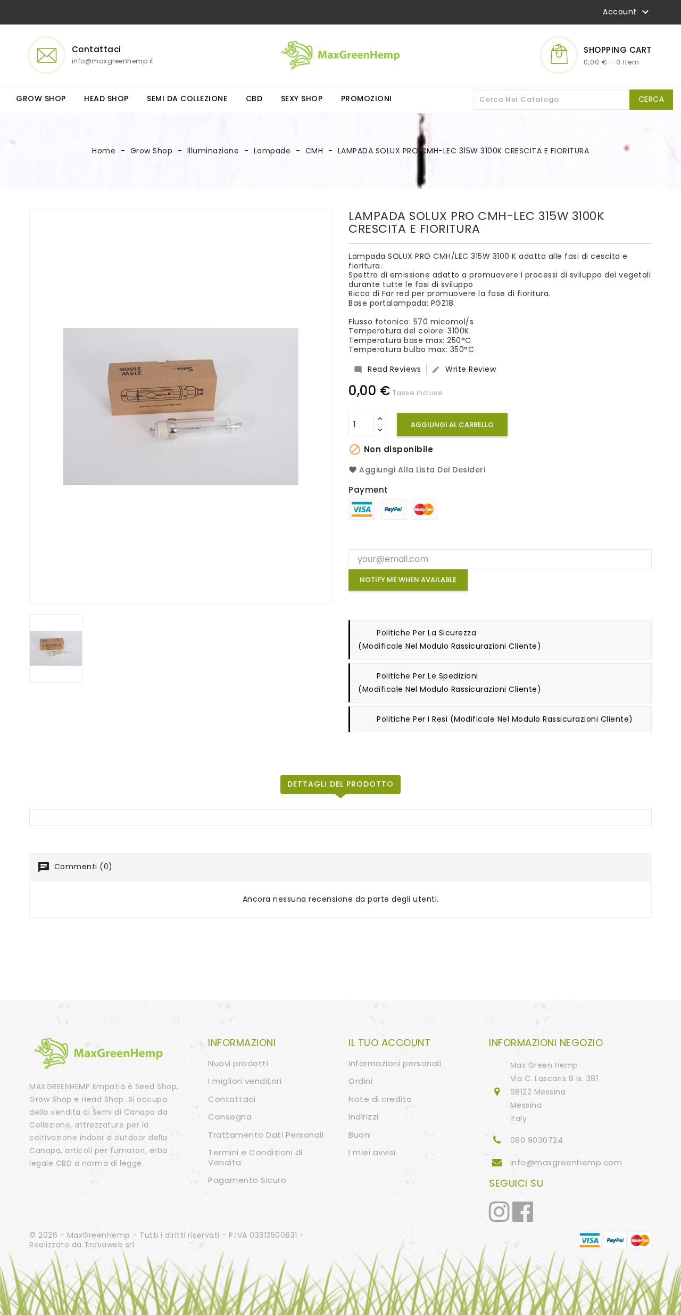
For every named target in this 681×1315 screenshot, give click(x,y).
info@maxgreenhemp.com (566, 1162)
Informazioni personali (394, 1063)
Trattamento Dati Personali (265, 1134)
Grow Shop (41, 98)
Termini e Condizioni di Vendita (255, 1157)
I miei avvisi (372, 1152)
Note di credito (380, 1099)
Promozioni (366, 98)
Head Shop (106, 98)
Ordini (360, 1081)
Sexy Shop (302, 98)
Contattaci (231, 1099)
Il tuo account (389, 1042)
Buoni (359, 1134)
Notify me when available (408, 580)
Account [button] (627, 12)
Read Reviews (387, 369)
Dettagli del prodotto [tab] (340, 784)
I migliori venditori (244, 1081)
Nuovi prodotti (238, 1063)
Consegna (230, 1116)
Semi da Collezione (187, 98)
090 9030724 (536, 1140)
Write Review (463, 369)
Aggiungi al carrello (452, 425)
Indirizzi (363, 1116)
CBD (254, 98)
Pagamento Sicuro (247, 1180)
